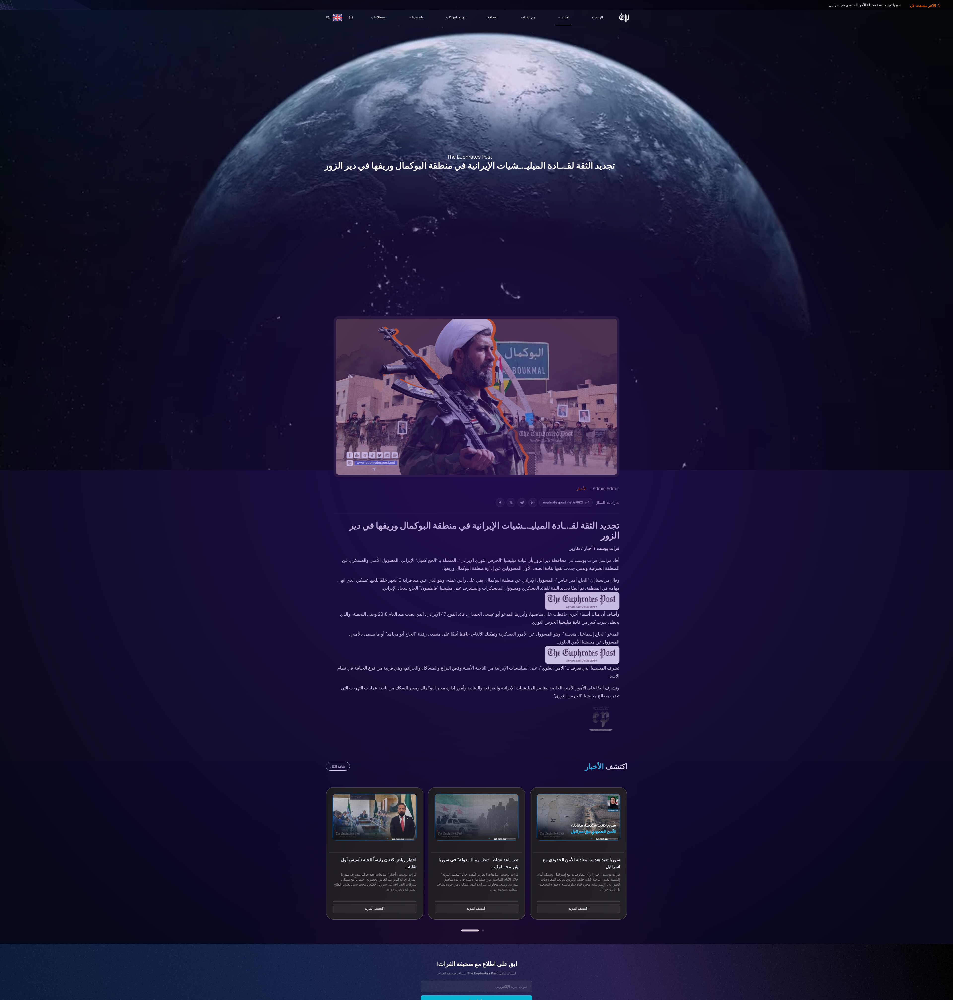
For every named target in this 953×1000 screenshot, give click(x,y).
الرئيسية (597, 17)
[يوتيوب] (12, 4)
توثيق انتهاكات (455, 17)
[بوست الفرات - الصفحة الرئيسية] (624, 18)
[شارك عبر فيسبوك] (500, 502)
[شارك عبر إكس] (511, 502)
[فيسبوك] (22, 4)
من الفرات (528, 17)
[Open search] (351, 18)
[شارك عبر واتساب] (532, 502)
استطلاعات (379, 17)
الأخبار (565, 17)
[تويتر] (19, 4)
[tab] (482, 930)
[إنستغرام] (15, 4)
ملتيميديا (418, 17)
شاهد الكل (337, 766)
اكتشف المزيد (578, 908)
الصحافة (493, 17)
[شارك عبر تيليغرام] (521, 502)
